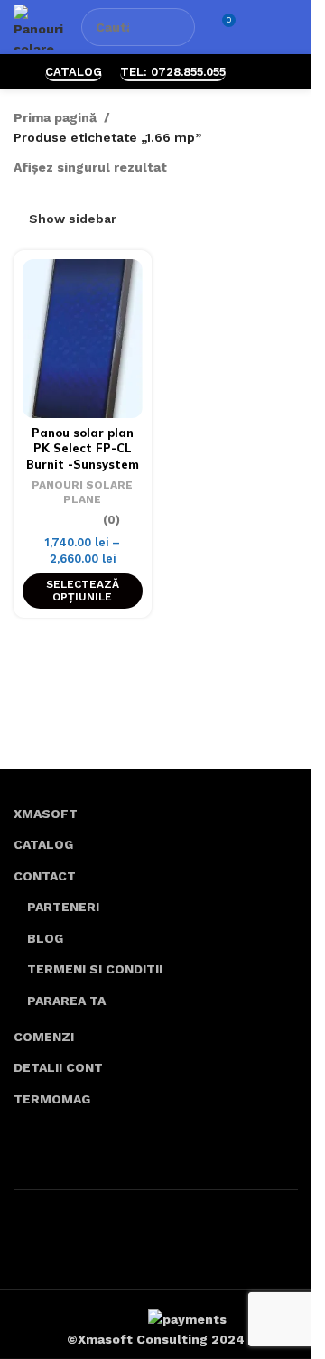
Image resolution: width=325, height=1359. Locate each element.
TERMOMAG (52, 1099)
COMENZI (44, 1036)
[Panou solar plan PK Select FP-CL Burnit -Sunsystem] (83, 338)
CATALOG (73, 72)
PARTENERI (63, 906)
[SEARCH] (176, 27)
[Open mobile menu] (290, 27)
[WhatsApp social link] (255, 72)
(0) (111, 520)
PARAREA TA (66, 1000)
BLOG (45, 938)
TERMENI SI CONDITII (94, 969)
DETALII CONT (58, 1067)
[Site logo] (38, 26)
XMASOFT (46, 813)
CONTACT (45, 876)
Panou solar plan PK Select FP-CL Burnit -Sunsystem (82, 448)
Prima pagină (55, 117)
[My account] (258, 27)
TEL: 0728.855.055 (173, 72)
